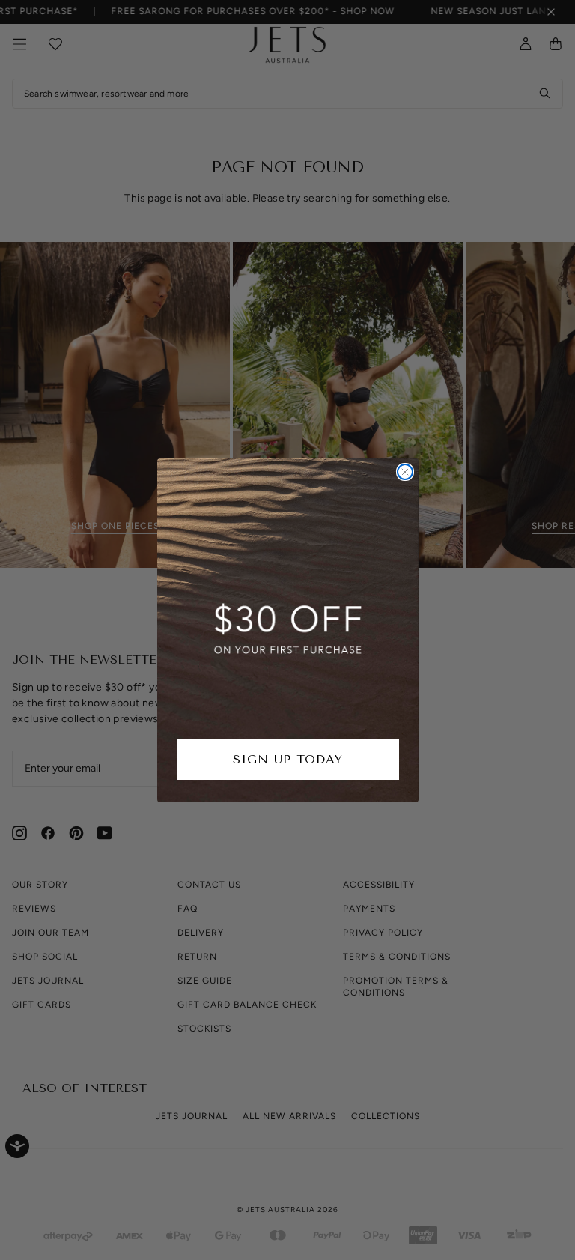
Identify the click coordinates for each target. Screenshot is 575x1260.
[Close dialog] (405, 471)
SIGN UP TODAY (288, 759)
